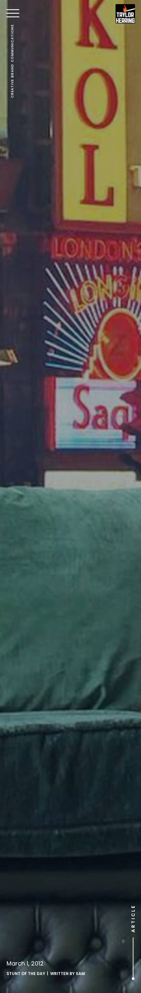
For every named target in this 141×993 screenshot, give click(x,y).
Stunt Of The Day (26, 973)
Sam (80, 973)
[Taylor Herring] (125, 14)
